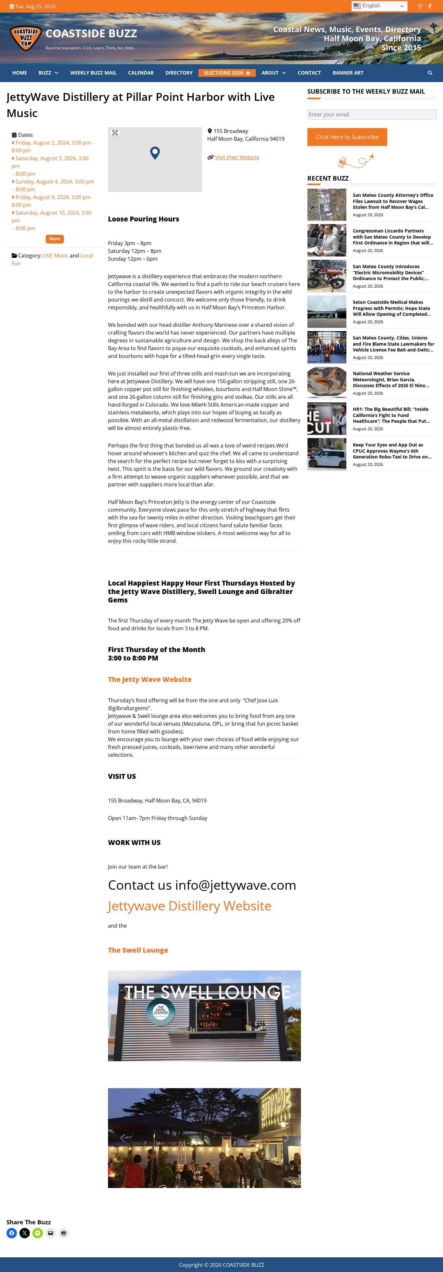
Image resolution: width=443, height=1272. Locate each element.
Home (19, 72)
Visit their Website (237, 157)
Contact (309, 72)
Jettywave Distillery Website (189, 905)
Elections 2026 (223, 72)
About (270, 72)
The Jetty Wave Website (150, 679)
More (54, 239)
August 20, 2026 (368, 215)
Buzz (45, 72)
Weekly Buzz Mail (93, 72)
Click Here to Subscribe (347, 137)
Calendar (141, 72)
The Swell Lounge (138, 950)
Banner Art (348, 72)
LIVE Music (55, 255)
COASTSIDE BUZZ (91, 33)
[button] (155, 153)
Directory (179, 72)
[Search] (430, 73)
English (370, 5)
